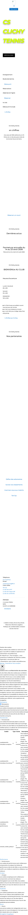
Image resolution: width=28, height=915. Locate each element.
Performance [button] (4, 859)
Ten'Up (14, 495)
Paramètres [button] (8, 663)
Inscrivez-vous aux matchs (14, 490)
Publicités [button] (3, 888)
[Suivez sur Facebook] (4, 595)
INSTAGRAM (8, 511)
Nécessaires (5, 704)
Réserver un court (14, 215)
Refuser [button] (2, 663)
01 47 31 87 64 (7, 579)
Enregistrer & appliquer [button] (7, 914)
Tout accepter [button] (17, 663)
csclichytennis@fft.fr (9, 583)
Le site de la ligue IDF (9, 591)
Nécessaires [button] (3, 702)
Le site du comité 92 (9, 593)
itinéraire (7, 609)
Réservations (13, 9)
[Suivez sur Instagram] (7, 595)
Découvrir (8, 55)
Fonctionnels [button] (4, 718)
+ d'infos (7, 112)
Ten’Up (5, 587)
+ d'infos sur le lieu (11, 318)
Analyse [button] (2, 873)
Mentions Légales (17, 624)
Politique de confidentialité (11, 626)
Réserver (7, 98)
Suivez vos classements (14, 485)
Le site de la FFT (7, 589)
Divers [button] (2, 904)
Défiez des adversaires (14, 479)
